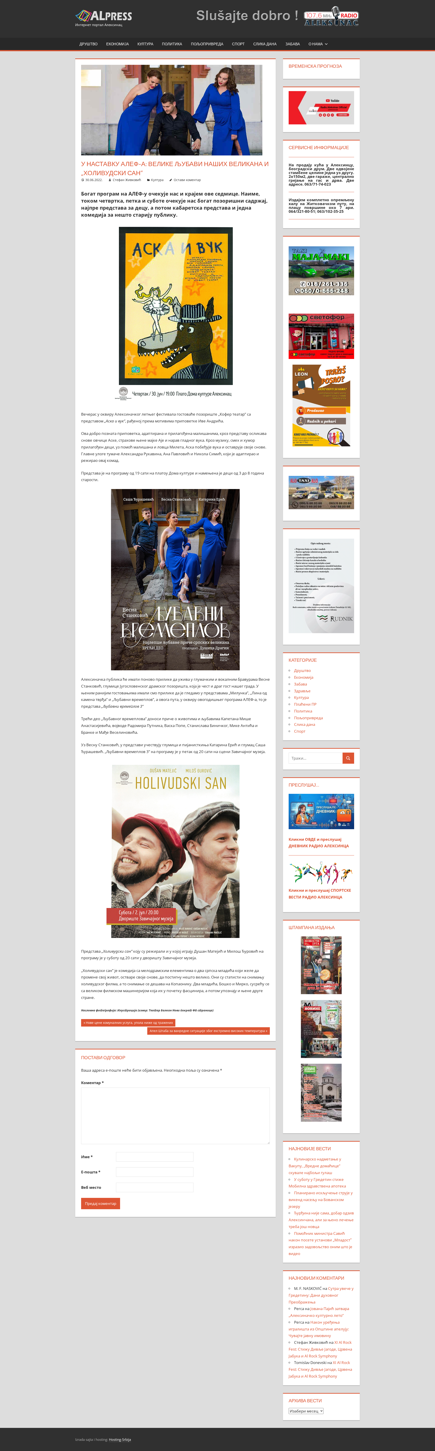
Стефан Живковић (127, 180)
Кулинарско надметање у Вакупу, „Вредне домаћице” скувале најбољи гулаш (315, 1165)
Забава (292, 44)
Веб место (91, 1187)
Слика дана (265, 44)
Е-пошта (90, 1172)
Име (87, 1156)
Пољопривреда (207, 44)
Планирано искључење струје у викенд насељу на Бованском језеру (321, 1199)
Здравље (302, 690)
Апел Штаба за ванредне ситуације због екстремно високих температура (207, 1031)
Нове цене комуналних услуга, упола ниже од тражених (129, 1023)
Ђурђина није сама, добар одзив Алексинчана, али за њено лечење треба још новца (321, 1219)
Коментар (92, 1082)
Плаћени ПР (305, 704)
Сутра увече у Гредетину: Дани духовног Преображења (321, 1295)
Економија (117, 44)
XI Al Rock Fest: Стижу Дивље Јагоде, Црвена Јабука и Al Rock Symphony (320, 1349)
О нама (316, 44)
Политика (172, 44)
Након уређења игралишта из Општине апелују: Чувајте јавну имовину (319, 1329)
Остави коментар (187, 180)
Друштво (88, 44)
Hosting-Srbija (120, 1439)
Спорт (238, 44)
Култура (145, 44)
